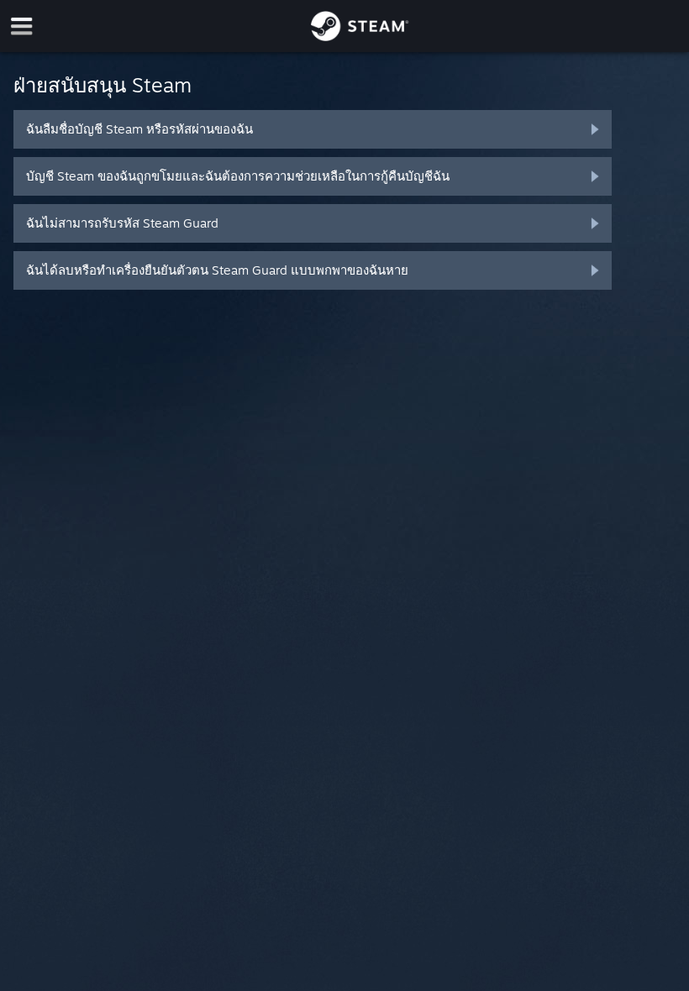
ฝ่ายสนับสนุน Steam (102, 84)
